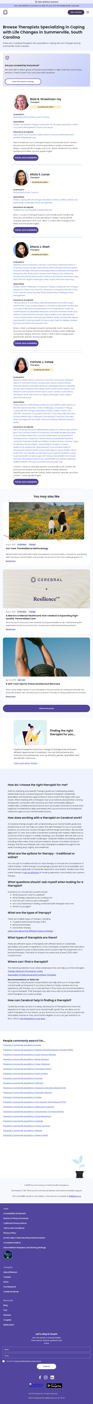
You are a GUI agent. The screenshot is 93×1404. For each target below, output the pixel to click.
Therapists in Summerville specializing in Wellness (22, 1130)
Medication (8, 1324)
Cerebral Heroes (11, 1291)
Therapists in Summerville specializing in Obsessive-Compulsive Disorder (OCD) (34, 1088)
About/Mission (10, 1272)
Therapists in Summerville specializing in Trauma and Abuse (26, 1126)
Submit (46, 1366)
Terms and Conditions (13, 1228)
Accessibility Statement (14, 1213)
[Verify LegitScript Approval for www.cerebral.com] (7, 1259)
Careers (7, 1277)
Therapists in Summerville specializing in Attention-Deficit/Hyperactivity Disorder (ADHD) (38, 1050)
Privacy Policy (9, 1233)
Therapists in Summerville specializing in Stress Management (27, 1116)
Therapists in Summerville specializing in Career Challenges (26, 1064)
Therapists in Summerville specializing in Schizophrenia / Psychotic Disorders (33, 1111)
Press (5, 1282)
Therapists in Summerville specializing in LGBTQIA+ (23, 1083)
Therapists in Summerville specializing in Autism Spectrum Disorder (29, 1054)
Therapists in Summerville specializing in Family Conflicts (25, 1073)
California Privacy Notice (14, 1223)
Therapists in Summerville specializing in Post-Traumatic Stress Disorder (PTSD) (34, 1102)
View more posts (46, 708)
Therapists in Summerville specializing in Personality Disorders (27, 1092)
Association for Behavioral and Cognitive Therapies (32, 974)
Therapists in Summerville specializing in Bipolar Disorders (26, 1059)
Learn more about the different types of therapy (30, 931)
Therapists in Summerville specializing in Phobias (22, 1097)
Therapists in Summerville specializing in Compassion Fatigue (27, 1069)
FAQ (5, 1310)
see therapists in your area (32, 1018)
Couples (7, 1320)
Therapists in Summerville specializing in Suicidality (23, 1121)
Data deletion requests (48, 1)
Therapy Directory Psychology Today (25, 971)
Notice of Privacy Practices (15, 1218)
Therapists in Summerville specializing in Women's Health (25, 1135)
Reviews (7, 1315)
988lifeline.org (75, 1196)
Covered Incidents (12, 1242)
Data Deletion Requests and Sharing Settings (24, 1247)
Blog (5, 1305)
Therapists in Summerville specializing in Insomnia (22, 1078)
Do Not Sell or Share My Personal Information (24, 1237)
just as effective (31, 872)
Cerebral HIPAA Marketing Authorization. (27, 1361)
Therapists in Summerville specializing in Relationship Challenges (28, 1107)
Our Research (9, 1286)
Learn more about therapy (26, 763)
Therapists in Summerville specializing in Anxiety (22, 1045)
